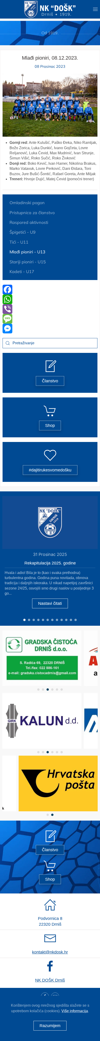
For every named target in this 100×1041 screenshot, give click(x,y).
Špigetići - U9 (23, 232)
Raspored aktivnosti (29, 222)
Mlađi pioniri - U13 (27, 252)
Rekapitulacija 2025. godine (50, 563)
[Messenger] (50, 328)
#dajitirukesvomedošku (50, 470)
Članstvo (50, 381)
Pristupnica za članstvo (32, 212)
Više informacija (74, 1011)
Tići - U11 (19, 242)
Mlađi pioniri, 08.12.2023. (50, 58)
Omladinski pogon (27, 202)
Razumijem (50, 1025)
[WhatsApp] (50, 299)
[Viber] (50, 309)
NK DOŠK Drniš (50, 980)
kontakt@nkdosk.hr (50, 952)
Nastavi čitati (50, 603)
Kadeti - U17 (22, 271)
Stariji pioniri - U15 (28, 261)
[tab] (24, 620)
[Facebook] (50, 289)
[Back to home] (50, 9)
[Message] (50, 319)
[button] (95, 9)
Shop (50, 425)
